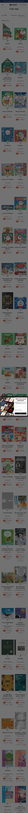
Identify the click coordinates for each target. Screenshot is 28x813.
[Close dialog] (26, 398)
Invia (21, 413)
